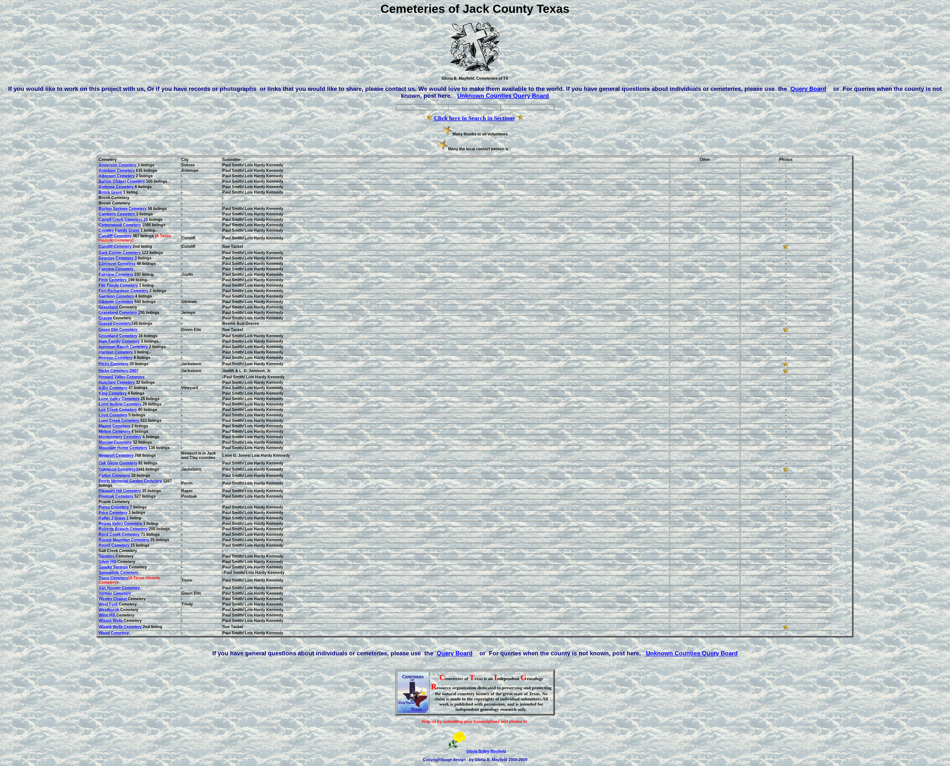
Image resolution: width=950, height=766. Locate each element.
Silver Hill (108, 562)
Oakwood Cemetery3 (118, 469)
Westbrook (109, 610)
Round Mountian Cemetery (124, 540)
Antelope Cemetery (117, 170)
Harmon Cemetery (116, 352)
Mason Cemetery (114, 426)
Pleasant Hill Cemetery (120, 491)
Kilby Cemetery (113, 388)
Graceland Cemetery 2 (119, 312)
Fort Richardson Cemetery (123, 291)
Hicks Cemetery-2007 (119, 371)
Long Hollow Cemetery (120, 404)
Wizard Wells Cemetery (121, 627)
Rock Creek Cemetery (120, 534)
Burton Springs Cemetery (123, 208)
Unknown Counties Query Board (503, 95)
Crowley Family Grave (120, 230)
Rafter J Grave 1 (114, 518)
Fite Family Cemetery (118, 285)
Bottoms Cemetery (117, 187)
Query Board (808, 88)
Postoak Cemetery (116, 496)
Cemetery (117, 269)
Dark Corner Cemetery (120, 253)
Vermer (106, 593)
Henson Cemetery (116, 358)
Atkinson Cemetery (117, 176)
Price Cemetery (113, 513)
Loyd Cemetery (113, 415)
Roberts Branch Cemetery (124, 529)
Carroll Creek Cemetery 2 (122, 219)
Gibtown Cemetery (116, 302)
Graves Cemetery (115, 323)
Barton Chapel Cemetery (122, 181)
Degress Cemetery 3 (118, 258)
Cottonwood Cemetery (120, 225)
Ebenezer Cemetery (117, 263)
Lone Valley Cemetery (119, 399)
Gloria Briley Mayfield (486, 751)
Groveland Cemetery (118, 336)
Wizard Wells (111, 620)
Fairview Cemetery (116, 274)
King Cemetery (113, 393)
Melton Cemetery (115, 431)
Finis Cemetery (113, 280)
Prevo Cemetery (114, 507)
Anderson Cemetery (118, 165)
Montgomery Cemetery (120, 437)
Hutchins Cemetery (117, 382)
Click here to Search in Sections (474, 118)
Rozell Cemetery (114, 545)
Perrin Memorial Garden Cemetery (130, 481)
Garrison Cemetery (117, 296)
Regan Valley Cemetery (121, 523)
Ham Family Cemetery (119, 341)
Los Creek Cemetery (118, 410)
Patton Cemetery (115, 475)
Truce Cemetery (113, 578)
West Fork (109, 604)
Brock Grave (111, 192)
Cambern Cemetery (117, 214)
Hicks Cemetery (114, 364)
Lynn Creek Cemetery (119, 420)
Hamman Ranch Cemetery (124, 347)
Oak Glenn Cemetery (118, 463)
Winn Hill (107, 615)
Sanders (107, 556)
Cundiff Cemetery (116, 236)
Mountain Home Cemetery (123, 448)
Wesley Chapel (113, 599)
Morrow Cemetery (115, 442)
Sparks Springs (114, 567)
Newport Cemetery (117, 455)
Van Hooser (110, 588)
